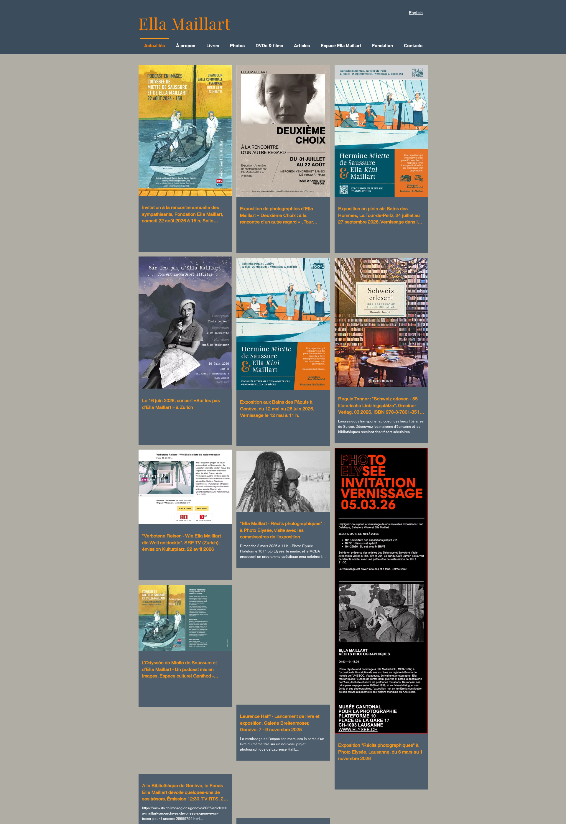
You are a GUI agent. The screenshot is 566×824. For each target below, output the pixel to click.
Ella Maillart (185, 23)
